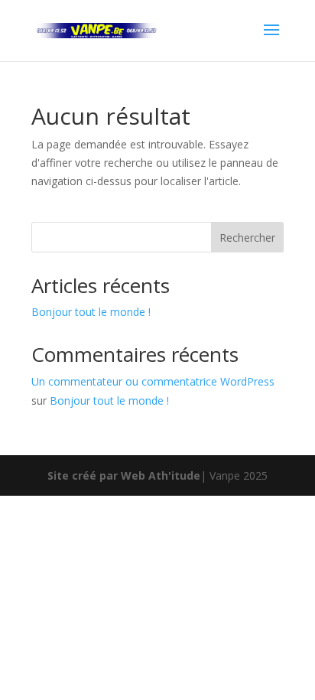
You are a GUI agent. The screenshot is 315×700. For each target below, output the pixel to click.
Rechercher (247, 237)
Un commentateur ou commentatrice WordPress (152, 381)
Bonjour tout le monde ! (91, 311)
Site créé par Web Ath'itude (123, 475)
